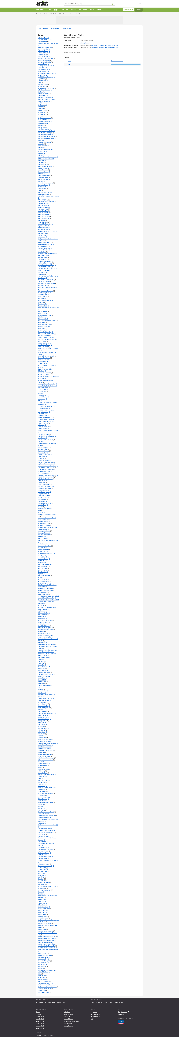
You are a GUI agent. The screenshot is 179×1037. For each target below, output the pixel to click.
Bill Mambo (41, 116)
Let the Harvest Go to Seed (45, 469)
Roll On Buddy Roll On (44, 715)
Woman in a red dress (44, 981)
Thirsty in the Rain (43, 864)
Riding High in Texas (43, 700)
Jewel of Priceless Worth (45, 417)
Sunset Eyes (41, 789)
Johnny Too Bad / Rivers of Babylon (48, 430)
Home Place (41, 322)
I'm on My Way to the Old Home (47, 386)
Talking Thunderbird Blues (45, 802)
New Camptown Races (44, 564)
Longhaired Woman (43, 495)
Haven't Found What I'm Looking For (48, 307)
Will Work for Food (43, 972)
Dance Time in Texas (43, 214)
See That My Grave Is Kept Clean (47, 743)
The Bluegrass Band (43, 817)
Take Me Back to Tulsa (44, 797)
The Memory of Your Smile (45, 849)
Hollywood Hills (42, 319)
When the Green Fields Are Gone (47, 936)
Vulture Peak (41, 905)
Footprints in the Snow (44, 266)
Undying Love (42, 899)
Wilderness (41, 968)
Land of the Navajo (43, 460)
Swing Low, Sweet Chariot (45, 793)
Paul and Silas (42, 661)
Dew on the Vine (42, 233)
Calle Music (41, 160)
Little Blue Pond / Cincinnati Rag (47, 475)
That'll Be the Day (43, 814)
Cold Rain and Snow (43, 192)
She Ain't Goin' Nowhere (44, 748)
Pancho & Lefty (42, 655)
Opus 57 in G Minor (43, 626)
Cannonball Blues (43, 170)
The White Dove (42, 858)
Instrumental (41, 399)
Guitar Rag (41, 302)
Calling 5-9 (41, 162)
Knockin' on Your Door (44, 454)
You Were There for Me (44, 988)
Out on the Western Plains (45, 629)
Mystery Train (42, 560)
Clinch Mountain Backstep (45, 183)
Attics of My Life (42, 86)
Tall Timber (41, 804)
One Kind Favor (42, 624)
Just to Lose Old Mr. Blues (45, 440)
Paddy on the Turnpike (44, 637)
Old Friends (41, 616)
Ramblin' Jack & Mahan (44, 685)
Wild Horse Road (42, 962)
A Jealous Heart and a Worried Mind (48, 43)
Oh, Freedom (41, 611)
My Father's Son (42, 555)
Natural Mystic (42, 562)
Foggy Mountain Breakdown (46, 265)
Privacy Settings (68, 1026)
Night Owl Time (42, 572)
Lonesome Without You (44, 490)
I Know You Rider (43, 360)
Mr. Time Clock (42, 547)
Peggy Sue (41, 663)
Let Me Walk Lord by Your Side (46, 467)
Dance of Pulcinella (43, 213)
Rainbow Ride (42, 681)
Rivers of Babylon (43, 704)
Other (67, 28)
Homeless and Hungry (44, 326)
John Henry (41, 425)
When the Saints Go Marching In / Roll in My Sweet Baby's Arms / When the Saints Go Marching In (47, 942)
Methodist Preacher (43, 520)
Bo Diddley (41, 144)
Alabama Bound (42, 64)
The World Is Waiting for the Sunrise (48, 860)
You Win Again (42, 990)
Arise (39, 82)
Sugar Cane (41, 784)
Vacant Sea (41, 901)
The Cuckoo (41, 823)
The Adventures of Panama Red (47, 815)
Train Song (41, 879)
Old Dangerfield (42, 614)
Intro (39, 400)
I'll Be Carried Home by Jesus (46, 365)
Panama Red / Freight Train (46, 644)
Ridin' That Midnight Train (45, 698)
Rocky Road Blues (43, 711)
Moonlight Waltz (42, 536)
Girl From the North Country (46, 280)
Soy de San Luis (42, 773)
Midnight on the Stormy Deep (46, 527)
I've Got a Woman (43, 387)
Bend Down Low (42, 103)
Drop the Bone (42, 252)
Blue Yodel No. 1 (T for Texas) (46, 136)
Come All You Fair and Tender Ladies (48, 196)
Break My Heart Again (44, 149)
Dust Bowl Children (43, 255)
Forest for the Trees (43, 270)
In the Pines (41, 395)
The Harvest (41, 834)
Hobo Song (41, 317)
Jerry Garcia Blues (43, 408)
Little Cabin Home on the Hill (46, 477)
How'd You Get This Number (46, 333)
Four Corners (41, 272)
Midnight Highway (43, 521)
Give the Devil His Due (44, 281)
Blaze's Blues (41, 125)
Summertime (41, 786)
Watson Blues (42, 914)
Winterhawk (41, 977)
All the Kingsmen (42, 71)
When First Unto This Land (45, 931)
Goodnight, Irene (42, 294)
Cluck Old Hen (42, 188)
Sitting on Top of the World (45, 760)
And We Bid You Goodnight (45, 77)
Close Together (42, 186)
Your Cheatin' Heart (43, 992)
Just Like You (41, 438)
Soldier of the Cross (43, 769)
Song (43, 28)
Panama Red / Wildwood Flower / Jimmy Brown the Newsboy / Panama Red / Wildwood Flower (47, 652)
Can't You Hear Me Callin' (45, 166)
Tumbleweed (41, 888)
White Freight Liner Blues (45, 955)
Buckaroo (40, 153)
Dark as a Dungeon (43, 218)
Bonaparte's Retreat (43, 146)
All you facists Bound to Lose (46, 73)
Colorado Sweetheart (44, 194)
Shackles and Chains (44, 747)
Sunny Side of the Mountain (46, 787)
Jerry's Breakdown (43, 412)
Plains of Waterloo (43, 667)
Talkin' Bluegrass (42, 799)
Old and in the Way (43, 613)
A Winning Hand (42, 54)
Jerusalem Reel (42, 413)
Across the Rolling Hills (44, 62)
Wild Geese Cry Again (44, 961)
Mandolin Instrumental (44, 508)
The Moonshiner (42, 851)
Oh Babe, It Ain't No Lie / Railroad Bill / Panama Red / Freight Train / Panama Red (48, 601)
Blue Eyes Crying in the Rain (46, 131)
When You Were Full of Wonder (46, 948)
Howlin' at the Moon (43, 335)
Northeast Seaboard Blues (45, 590)
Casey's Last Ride (43, 177)
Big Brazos (41, 106)
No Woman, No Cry (43, 583)
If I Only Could (42, 391)
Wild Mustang (42, 966)
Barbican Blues (42, 95)
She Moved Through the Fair (46, 750)
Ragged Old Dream (43, 676)
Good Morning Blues (44, 293)
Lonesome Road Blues (44, 488)
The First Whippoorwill (44, 828)
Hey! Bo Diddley (42, 311)
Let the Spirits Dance (44, 471)
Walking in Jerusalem (44, 908)
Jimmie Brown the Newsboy (46, 419)
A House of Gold (42, 41)
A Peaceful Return (43, 51)
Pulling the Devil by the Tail (45, 674)
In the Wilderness (43, 397)
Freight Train (41, 274)
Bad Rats (40, 92)
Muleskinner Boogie (43, 549)
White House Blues (43, 957)
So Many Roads (42, 765)
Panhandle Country (43, 657)
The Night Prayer (42, 854)
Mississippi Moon (43, 533)
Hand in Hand (42, 304)
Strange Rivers (42, 782)
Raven (39, 687)
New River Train (42, 568)
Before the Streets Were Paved (46, 99)
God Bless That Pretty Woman (46, 283)
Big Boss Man (42, 105)
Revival (40, 696)
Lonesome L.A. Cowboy (44, 486)
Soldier (40, 767)
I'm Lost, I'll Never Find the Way (46, 384)
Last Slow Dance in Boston (45, 462)
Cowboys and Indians (44, 207)
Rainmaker (41, 683)
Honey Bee (41, 328)
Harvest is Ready (42, 306)
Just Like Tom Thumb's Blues (46, 436)
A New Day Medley (43, 49)
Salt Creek (41, 735)
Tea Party (40, 808)
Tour (55, 28)
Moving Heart (42, 544)
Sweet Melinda (42, 791)
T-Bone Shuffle (42, 795)
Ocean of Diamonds (43, 594)
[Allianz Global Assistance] (121, 1022)
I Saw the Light (42, 361)
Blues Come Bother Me (44, 142)
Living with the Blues (44, 484)
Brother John (41, 151)
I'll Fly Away (41, 371)
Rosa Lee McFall (42, 717)
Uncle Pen (40, 894)
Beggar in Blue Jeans (44, 101)
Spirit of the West (43, 776)
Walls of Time (41, 910)
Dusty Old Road (42, 257)
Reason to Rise (42, 691)
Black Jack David (43, 119)
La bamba (41, 458)
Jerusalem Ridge (42, 415)
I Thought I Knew (43, 363)
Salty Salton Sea (42, 737)
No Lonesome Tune (43, 581)
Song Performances (117, 61)
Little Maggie (41, 480)
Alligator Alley (42, 75)
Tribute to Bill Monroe (44, 882)
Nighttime (40, 574)
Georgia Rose (41, 278)
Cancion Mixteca (42, 168)
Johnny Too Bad (42, 428)
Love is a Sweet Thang (44, 503)
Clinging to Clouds (43, 185)
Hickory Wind (41, 313)
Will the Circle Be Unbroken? (46, 970)
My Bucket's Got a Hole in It (45, 553)
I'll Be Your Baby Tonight (45, 369)
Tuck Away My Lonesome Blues (47, 886)
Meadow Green (42, 512)
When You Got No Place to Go (46, 946)
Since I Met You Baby (44, 756)
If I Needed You (42, 389)
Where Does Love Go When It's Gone (48, 949)
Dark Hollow (41, 220)
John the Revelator (43, 427)
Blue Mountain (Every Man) (45, 134)
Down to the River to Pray (45, 244)
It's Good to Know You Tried (46, 406)
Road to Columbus (43, 706)
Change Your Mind (43, 179)
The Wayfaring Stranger (44, 856)
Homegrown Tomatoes (44, 324)
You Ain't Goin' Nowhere (44, 983)
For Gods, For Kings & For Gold (46, 268)
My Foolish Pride (42, 557)
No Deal (40, 577)
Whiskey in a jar (42, 953)
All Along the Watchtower (45, 66)
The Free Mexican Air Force (45, 830)
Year (69, 61)
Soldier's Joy (41, 771)
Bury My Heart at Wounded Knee (47, 157)
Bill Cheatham (42, 112)
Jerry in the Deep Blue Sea (45, 410)
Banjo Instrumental (43, 93)
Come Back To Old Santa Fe (46, 201)
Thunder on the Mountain (45, 866)
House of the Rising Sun (44, 332)
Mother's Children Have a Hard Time (48, 540)
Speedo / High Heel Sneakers (46, 774)
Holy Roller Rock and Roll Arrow (47, 320)
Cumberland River (43, 211)
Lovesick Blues (42, 505)
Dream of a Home (43, 246)
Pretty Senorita (42, 670)
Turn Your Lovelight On (44, 890)
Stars (39, 778)
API (92, 1019)
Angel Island (41, 79)
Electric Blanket (42, 259)
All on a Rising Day (43, 69)
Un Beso (40, 892)
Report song (77, 52)
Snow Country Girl (43, 763)
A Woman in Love (43, 56)
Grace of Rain (42, 298)
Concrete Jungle (42, 205)
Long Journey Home (44, 492)
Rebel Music (41, 693)
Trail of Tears (41, 877)
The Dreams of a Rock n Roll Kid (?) (48, 825)
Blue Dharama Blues (43, 129)
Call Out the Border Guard (45, 159)
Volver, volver (41, 903)
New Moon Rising (43, 566)
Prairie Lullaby (42, 668)
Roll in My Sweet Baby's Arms (46, 713)
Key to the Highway (43, 451)
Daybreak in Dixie (43, 226)
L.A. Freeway (41, 456)
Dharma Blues (42, 235)
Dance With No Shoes (44, 216)
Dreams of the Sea (43, 250)
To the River (41, 875)
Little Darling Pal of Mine (45, 479)
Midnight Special (42, 529)
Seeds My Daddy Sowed (44, 745)
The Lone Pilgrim (42, 847)
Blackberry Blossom (43, 123)
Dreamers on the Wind (44, 248)
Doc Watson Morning (44, 242)
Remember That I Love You (45, 694)
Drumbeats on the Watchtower (46, 253)
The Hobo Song (42, 836)
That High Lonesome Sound (46, 812)
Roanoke (40, 709)
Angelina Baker (42, 80)
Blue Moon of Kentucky (44, 133)
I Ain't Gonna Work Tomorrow (46, 337)
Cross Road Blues (43, 209)
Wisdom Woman (42, 979)
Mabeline (40, 507)
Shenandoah (41, 752)
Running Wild (41, 724)
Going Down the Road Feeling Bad (47, 287)
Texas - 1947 (41, 810)
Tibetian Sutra (42, 868)
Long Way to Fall (42, 493)
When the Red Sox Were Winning (47, 938)
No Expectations (42, 579)
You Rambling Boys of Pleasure (47, 987)
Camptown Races (43, 164)
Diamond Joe (41, 237)
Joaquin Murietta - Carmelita (46, 421)
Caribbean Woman (43, 172)
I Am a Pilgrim (42, 341)
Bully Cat (40, 155)
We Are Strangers (43, 918)
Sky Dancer (41, 761)
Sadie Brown (41, 726)
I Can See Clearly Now (44, 345)
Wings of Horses (42, 975)
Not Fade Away (42, 592)
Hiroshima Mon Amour (44, 315)
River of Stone (42, 702)
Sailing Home (41, 732)
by (84, 43)
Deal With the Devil (43, 229)
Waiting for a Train (43, 907)
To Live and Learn (43, 871)
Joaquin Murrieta (43, 423)
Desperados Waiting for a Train (46, 231)
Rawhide (40, 689)
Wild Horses (41, 964)
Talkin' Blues (41, 801)
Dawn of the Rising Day (44, 224)
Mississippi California (44, 531)
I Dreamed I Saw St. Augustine (46, 356)
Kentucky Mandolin (43, 447)
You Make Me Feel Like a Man (46, 985)
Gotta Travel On (42, 296)
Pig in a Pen (41, 665)
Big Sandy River (42, 110)
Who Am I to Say (42, 959)
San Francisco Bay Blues (45, 739)
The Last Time (42, 841)
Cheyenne (40, 181)
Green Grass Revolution (44, 300)
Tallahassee (41, 806)
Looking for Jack (42, 497)
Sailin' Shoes (41, 730)
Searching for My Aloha (44, 741)
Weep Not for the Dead (44, 923)
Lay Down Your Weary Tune (46, 464)
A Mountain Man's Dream (45, 47)
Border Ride (41, 147)
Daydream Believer (43, 227)
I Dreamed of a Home (44, 358)
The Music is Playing (43, 853)
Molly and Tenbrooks (44, 534)
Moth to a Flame (42, 538)
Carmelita (40, 173)
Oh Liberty (41, 605)
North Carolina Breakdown (45, 588)
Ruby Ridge (41, 722)
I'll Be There (41, 367)
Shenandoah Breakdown (45, 754)
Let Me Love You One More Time (47, 466)
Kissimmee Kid (42, 453)
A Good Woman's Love (44, 39)
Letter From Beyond (43, 473)
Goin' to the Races (43, 285)
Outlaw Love (41, 631)
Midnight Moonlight (43, 523)
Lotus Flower (41, 501)
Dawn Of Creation (43, 222)
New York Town (42, 570)
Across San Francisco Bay (45, 58)
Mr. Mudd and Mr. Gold (44, 546)
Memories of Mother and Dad (46, 518)
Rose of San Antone (43, 719)
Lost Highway (42, 499)
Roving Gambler (42, 721)
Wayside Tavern (42, 916)
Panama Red (41, 642)
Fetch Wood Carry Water (45, 263)
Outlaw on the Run (43, 633)
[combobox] (89, 4)
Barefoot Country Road (44, 97)
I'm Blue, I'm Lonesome (44, 373)
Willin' (39, 974)
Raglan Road (41, 678)
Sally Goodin (41, 734)
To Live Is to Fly (42, 873)
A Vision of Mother (43, 52)
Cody (39, 190)
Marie (39, 510)
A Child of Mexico (43, 38)
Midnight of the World (44, 525)
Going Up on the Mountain (45, 291)
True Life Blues (42, 884)
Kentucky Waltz (42, 449)
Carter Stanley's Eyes (44, 175)
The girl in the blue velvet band (46, 832)
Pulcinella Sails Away (44, 672)
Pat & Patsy (41, 659)
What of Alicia (42, 929)
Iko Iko (40, 393)
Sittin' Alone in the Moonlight (46, 758)
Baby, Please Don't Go (44, 90)
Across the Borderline (44, 60)
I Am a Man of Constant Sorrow (47, 339)
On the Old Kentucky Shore (45, 620)
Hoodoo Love (41, 330)
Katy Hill (40, 441)
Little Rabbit (41, 482)
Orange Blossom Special (45, 627)
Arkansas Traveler (43, 84)
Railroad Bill (41, 680)
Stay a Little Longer (43, 780)
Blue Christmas (42, 127)
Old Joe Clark (41, 618)
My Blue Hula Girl (43, 551)
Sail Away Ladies (42, 728)
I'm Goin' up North (43, 374)
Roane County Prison (44, 707)
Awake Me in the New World (46, 88)
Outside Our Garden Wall (45, 635)
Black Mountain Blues (44, 121)
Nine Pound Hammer (44, 575)
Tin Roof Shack (42, 869)
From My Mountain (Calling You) (47, 276)
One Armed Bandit (43, 622)
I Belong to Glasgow (43, 343)
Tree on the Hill (42, 881)
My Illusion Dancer (43, 559)
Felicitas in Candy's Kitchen (45, 261)
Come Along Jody (43, 199)
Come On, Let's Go (43, 203)
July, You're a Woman (44, 434)
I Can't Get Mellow (43, 346)
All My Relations (42, 67)
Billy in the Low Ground (44, 118)
